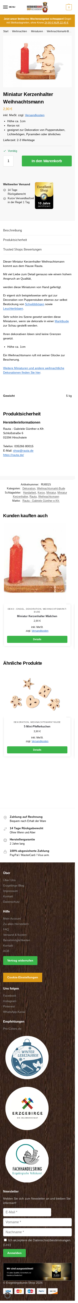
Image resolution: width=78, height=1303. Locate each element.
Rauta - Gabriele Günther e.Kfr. (41, 500)
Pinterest (9, 1006)
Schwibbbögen (34, 304)
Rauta (33, 496)
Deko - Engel (16, 609)
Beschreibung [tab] (12, 230)
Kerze (41, 492)
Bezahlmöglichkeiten (16, 940)
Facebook (9, 995)
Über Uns (9, 880)
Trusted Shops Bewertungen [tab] (22, 249)
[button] (68, 7)
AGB (6, 951)
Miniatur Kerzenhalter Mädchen (37, 616)
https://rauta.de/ (13, 455)
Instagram (9, 1001)
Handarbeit (29, 492)
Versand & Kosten (15, 934)
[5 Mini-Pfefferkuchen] (37, 694)
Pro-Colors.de (12, 1028)
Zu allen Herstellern (16, 924)
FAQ (6, 929)
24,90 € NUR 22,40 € (56, 22)
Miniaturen (37, 31)
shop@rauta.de (23, 450)
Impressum (10, 891)
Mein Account (12, 918)
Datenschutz (11, 901)
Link (7, 1245)
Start (5, 31)
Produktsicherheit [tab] (15, 240)
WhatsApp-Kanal (14, 1011)
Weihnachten (19, 31)
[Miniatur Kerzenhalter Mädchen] (37, 563)
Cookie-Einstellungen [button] (22, 977)
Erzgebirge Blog (13, 885)
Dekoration (28, 488)
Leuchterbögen (13, 308)
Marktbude (62, 321)
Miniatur (51, 492)
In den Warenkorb (47, 161)
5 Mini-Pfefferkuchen (37, 726)
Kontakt (8, 896)
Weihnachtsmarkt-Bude (60, 31)
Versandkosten (35, 115)
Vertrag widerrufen (20, 960)
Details (37, 639)
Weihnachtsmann (48, 496)
